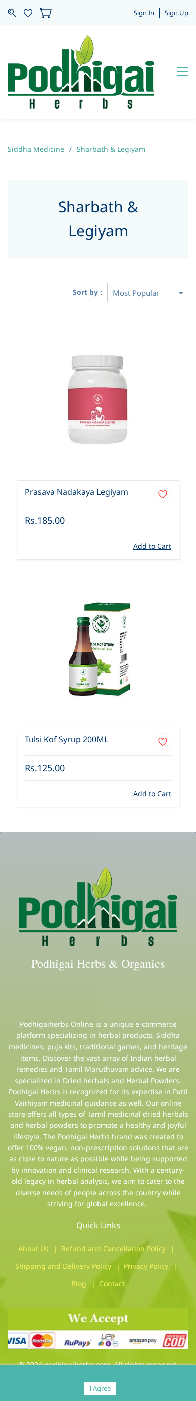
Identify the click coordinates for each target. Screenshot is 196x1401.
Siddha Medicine (36, 149)
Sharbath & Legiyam (111, 149)
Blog (78, 1283)
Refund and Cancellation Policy (113, 1248)
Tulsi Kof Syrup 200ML (66, 739)
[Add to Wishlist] (162, 494)
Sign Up (176, 12)
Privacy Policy (146, 1266)
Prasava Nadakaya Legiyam (76, 491)
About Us (33, 1248)
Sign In (144, 12)
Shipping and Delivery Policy (63, 1266)
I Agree (100, 1388)
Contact (112, 1283)
